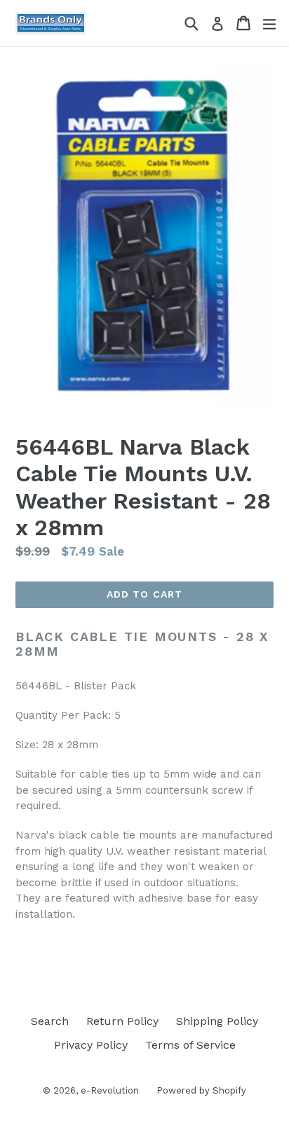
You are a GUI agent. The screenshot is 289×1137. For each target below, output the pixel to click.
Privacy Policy (91, 1045)
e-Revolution (110, 1090)
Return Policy (122, 1021)
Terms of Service (190, 1045)
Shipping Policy (217, 1021)
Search (50, 1021)
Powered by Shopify (201, 1090)
